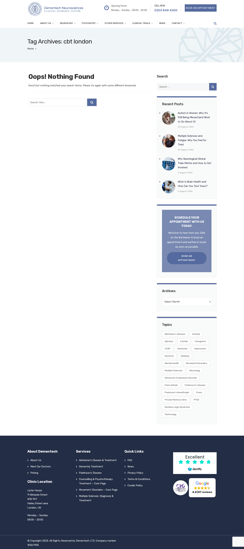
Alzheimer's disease (175, 334)
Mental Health (172, 363)
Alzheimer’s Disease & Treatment (98, 460)
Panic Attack (171, 385)
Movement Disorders (196, 363)
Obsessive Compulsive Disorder (181, 378)
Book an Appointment (187, 258)
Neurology (66, 23)
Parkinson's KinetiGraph (177, 392)
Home (30, 23)
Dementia (182, 348)
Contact (177, 23)
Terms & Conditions (138, 479)
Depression (200, 348)
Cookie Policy (135, 485)
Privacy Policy (135, 472)
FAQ (129, 460)
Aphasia (169, 341)
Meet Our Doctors (40, 466)
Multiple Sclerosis (173, 370)
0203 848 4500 (165, 10)
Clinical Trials (141, 23)
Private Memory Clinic (176, 399)
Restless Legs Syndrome (177, 407)
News (162, 23)
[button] (202, 487)
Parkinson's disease (195, 385)
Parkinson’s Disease (90, 472)
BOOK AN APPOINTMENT (200, 8)
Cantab (184, 341)
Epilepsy (185, 356)
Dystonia (169, 356)
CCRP (167, 348)
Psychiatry (89, 23)
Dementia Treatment (91, 466)
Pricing (34, 472)
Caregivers (200, 341)
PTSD (196, 399)
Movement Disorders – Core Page (98, 489)
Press (199, 392)
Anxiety (196, 334)
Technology (170, 414)
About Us (45, 23)
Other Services (114, 23)
